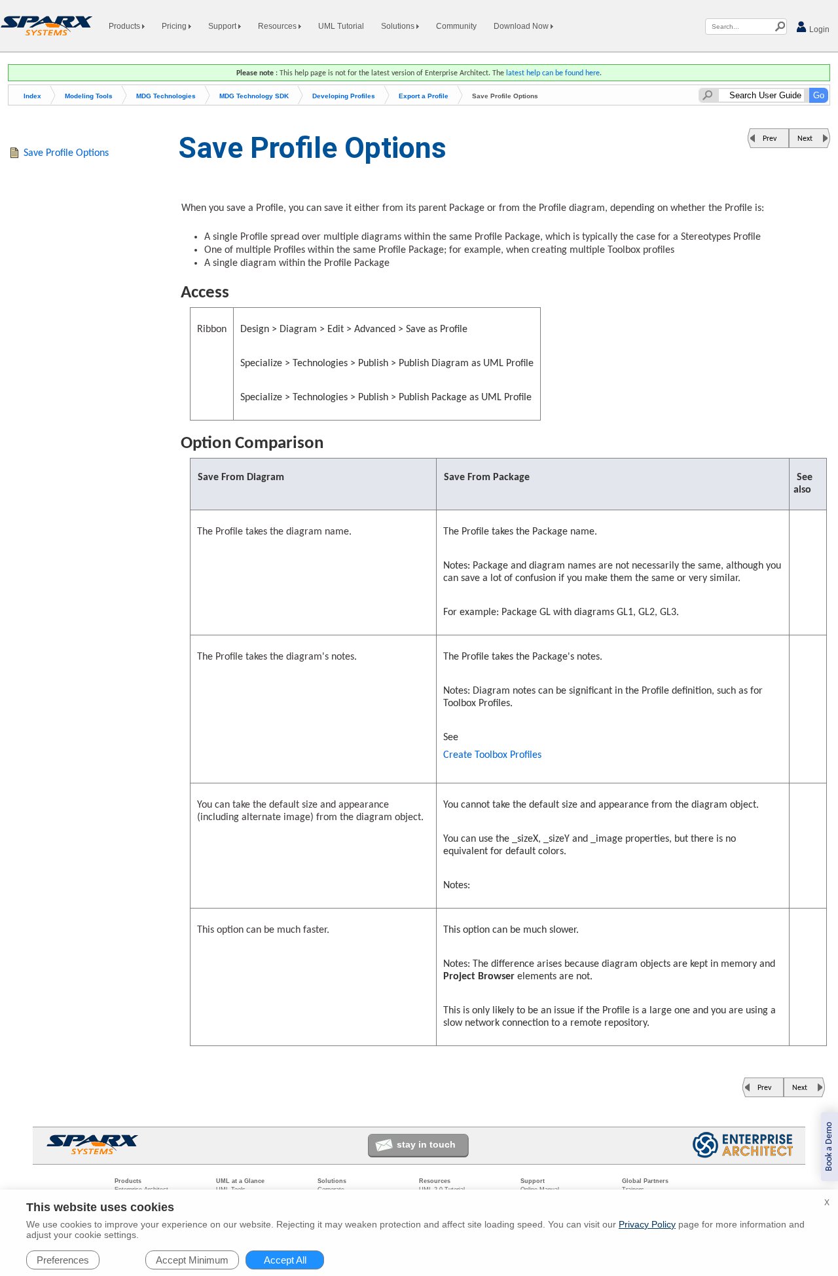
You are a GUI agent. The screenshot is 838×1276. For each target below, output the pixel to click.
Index (32, 96)
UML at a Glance (240, 1181)
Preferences (63, 1260)
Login (818, 29)
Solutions (398, 26)
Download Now (522, 26)
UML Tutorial (341, 26)
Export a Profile (423, 96)
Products (125, 26)
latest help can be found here (553, 73)
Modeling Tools (89, 96)
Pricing (175, 26)
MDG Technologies (166, 96)
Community (456, 26)
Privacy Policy (647, 1224)
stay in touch (426, 1144)
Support (223, 26)
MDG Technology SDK (254, 96)
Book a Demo (829, 1146)
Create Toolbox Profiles (492, 755)
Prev (769, 139)
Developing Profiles (343, 96)
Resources (278, 26)
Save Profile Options (66, 153)
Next (804, 139)
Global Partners (645, 1181)
